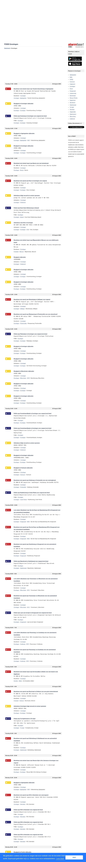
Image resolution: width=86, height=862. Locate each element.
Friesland (16, 251)
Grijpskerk (72, 84)
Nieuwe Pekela (73, 98)
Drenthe (16, 681)
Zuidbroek (72, 118)
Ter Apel (72, 107)
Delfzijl (71, 79)
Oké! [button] (74, 857)
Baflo (71, 77)
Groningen (16, 98)
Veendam (72, 109)
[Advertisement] (33, 65)
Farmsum (72, 81)
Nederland (7, 48)
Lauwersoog (73, 93)
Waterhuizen (73, 114)
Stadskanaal (73, 105)
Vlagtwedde (73, 111)
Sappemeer (73, 100)
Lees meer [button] (60, 858)
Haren (71, 88)
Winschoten (73, 116)
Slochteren (72, 102)
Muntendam (73, 95)
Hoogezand (73, 91)
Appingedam (73, 74)
